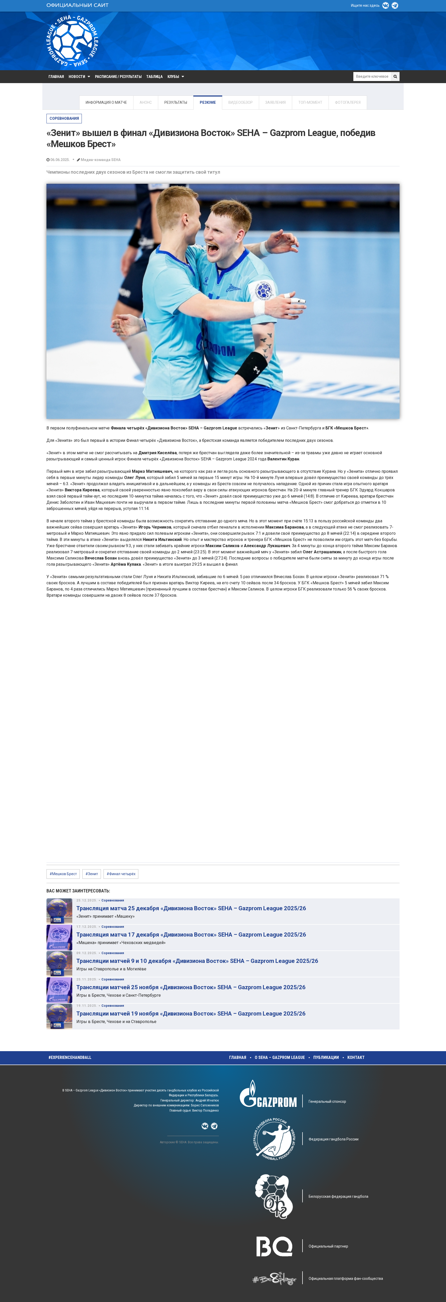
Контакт (356, 1057)
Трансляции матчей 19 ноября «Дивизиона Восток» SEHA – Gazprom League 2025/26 (191, 1013)
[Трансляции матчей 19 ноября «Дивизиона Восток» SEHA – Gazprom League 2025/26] (59, 1016)
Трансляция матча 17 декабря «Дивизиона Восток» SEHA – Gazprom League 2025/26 (191, 934)
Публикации (326, 1057)
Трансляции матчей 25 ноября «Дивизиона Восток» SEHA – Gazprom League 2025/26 (191, 987)
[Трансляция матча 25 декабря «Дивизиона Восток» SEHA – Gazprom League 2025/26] (59, 911)
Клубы (173, 76)
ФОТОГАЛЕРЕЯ (348, 102)
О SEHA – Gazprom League (280, 1057)
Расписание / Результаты (118, 76)
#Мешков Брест (63, 874)
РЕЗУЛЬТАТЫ (175, 102)
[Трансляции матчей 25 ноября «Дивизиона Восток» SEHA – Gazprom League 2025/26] (59, 990)
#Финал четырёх (121, 874)
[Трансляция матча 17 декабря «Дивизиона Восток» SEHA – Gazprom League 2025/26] (59, 937)
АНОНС (146, 102)
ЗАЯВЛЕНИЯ (275, 102)
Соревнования (64, 118)
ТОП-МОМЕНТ (310, 102)
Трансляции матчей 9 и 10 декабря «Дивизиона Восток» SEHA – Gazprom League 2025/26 (197, 961)
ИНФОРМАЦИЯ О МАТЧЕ (106, 102)
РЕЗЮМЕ (208, 102)
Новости (77, 76)
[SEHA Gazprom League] (72, 41)
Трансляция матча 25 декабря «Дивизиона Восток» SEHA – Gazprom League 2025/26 (191, 908)
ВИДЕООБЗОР (240, 102)
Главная (56, 76)
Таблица (154, 76)
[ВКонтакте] (385, 5)
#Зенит (91, 874)
